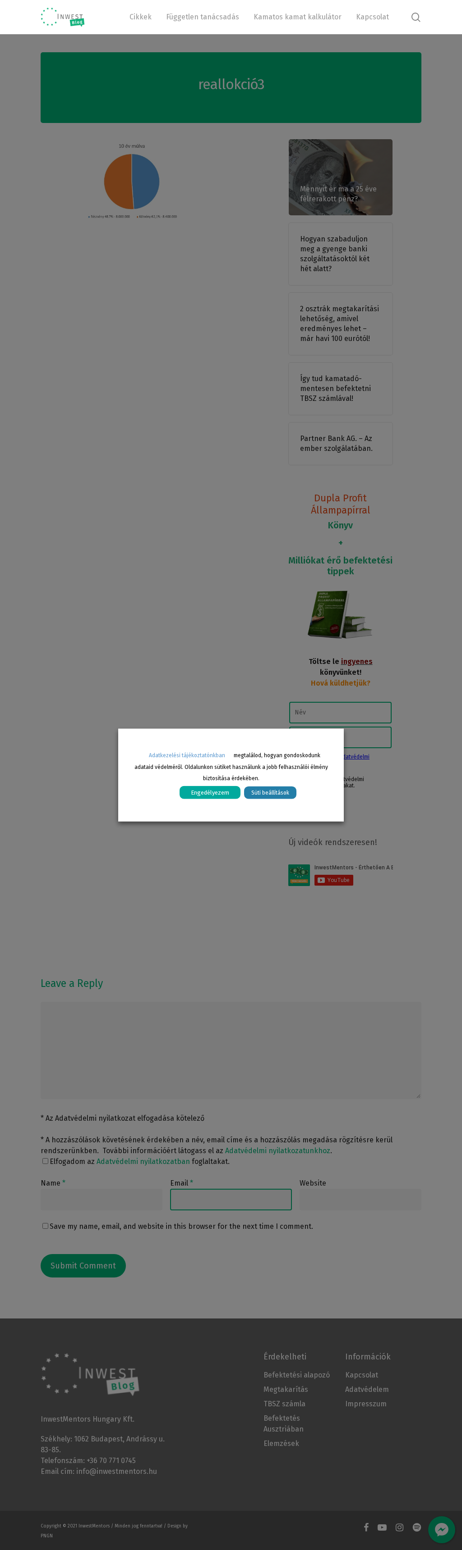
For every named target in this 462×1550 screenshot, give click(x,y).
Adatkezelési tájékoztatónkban (187, 755)
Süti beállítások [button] (270, 793)
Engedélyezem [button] (210, 792)
